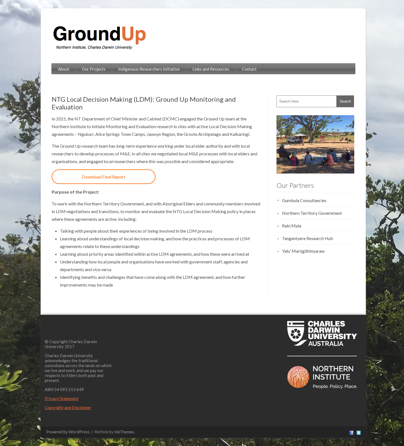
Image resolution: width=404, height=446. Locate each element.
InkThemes (124, 431)
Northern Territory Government (312, 213)
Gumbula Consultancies (304, 200)
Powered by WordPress (68, 431)
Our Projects (94, 69)
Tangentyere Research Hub (307, 238)
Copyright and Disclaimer (68, 407)
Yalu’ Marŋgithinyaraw (303, 251)
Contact (249, 69)
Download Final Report (103, 176)
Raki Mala (291, 225)
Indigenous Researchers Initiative (149, 69)
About (63, 69)
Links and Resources (210, 69)
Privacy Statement (62, 398)
